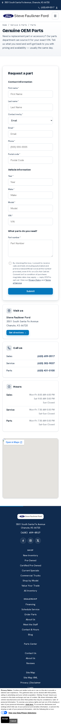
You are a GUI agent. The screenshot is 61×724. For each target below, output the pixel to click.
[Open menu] (55, 15)
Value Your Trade (31, 585)
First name (13, 88)
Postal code (14, 154)
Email (11, 128)
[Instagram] (30, 541)
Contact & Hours (30, 629)
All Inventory (30, 590)
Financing (30, 604)
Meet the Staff (30, 624)
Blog (30, 634)
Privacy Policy (35, 280)
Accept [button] (5, 719)
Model (11, 202)
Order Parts (30, 614)
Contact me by (15, 114)
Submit (31, 291)
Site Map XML (31, 677)
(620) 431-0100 (46, 370)
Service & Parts (18, 25)
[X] (38, 541)
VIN (10, 215)
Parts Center (30, 643)
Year (10, 176)
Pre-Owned (30, 560)
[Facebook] (23, 541)
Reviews (30, 663)
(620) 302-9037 (46, 363)
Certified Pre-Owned (30, 565)
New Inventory (30, 555)
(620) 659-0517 (46, 356)
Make (11, 189)
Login (30, 687)
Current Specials (30, 570)
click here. (29, 704)
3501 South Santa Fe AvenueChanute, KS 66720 (30, 526)
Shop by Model (30, 580)
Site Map (30, 672)
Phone (11, 141)
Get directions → (17, 332)
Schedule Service (30, 609)
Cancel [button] (13, 721)
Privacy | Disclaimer (30, 682)
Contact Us (30, 653)
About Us (30, 619)
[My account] (57, 7)
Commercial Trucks (30, 575)
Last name (13, 101)
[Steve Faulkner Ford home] (26, 15)
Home (5, 25)
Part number (14, 237)
